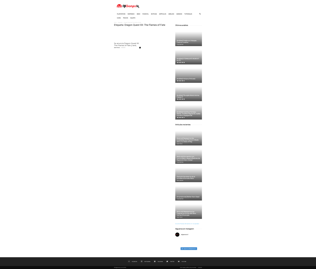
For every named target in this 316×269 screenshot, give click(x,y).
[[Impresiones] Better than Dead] (188, 191)
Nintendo (131, 14)
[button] (200, 14)
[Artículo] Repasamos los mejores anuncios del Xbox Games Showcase (186, 213)
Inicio (115, 22)
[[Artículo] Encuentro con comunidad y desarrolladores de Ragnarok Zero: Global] (188, 155)
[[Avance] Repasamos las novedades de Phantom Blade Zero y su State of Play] (188, 136)
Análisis (171, 14)
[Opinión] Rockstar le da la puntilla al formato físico (186, 177)
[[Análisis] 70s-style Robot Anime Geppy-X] (188, 92)
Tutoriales (188, 14)
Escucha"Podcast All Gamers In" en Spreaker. (187, 223)
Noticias (154, 14)
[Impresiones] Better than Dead (188, 197)
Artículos (162, 14)
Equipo (132, 18)
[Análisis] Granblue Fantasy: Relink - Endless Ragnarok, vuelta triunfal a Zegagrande (188, 113)
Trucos (125, 18)
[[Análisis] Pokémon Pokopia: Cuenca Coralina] (188, 37)
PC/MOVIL (145, 14)
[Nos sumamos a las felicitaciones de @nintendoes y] (181, 242)
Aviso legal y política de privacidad (188, 267)
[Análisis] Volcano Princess (186, 79)
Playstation (121, 14)
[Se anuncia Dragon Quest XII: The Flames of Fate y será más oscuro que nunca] (127, 34)
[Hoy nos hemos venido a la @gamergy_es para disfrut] (195, 242)
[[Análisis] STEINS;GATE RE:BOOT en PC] (188, 55)
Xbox (138, 14)
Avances (179, 14)
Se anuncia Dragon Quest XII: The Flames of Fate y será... (126, 44)
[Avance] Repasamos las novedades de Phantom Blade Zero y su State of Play (188, 139)
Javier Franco (117, 47)
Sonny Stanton (180, 180)
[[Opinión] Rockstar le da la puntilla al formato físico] (188, 173)
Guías (119, 18)
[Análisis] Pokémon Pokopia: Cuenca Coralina (187, 41)
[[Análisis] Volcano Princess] (188, 74)
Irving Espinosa (180, 44)
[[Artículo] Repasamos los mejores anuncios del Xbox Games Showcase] (188, 210)
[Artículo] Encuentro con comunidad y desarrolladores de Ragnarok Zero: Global (188, 158)
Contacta (200, 267)
